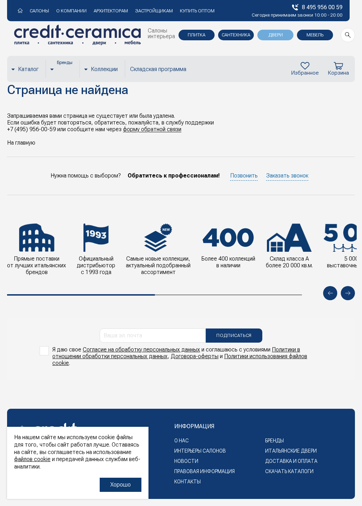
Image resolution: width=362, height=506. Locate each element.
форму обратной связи (152, 129)
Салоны (39, 10)
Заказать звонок (287, 175)
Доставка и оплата (291, 461)
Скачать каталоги (289, 471)
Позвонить (244, 175)
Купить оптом (197, 10)
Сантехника (236, 34)
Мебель (314, 34)
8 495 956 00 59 (322, 7)
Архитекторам (111, 10)
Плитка (196, 34)
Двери (275, 34)
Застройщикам (154, 10)
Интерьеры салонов (200, 451)
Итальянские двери (291, 451)
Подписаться (234, 335)
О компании (71, 10)
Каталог (28, 69)
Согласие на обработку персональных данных (141, 349)
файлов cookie (32, 459)
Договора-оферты (194, 356)
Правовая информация (204, 471)
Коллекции (104, 69)
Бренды (274, 440)
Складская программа (158, 69)
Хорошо (120, 484)
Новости (186, 461)
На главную (21, 142)
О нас (181, 440)
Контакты (187, 481)
